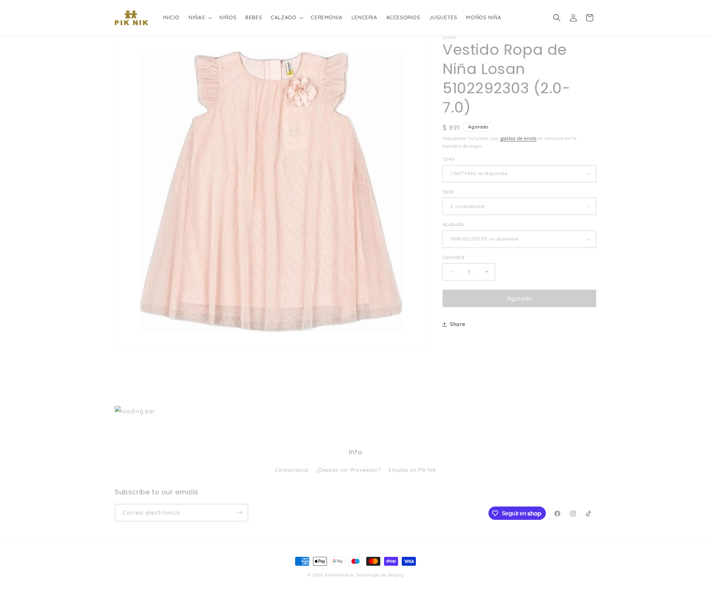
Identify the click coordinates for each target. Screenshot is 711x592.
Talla (448, 191)
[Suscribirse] (239, 512)
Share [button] (457, 324)
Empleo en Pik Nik (412, 470)
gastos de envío (518, 138)
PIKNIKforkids (339, 575)
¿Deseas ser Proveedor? (348, 470)
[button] (199, 17)
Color (449, 159)
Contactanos (292, 470)
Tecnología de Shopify (380, 575)
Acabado (453, 224)
